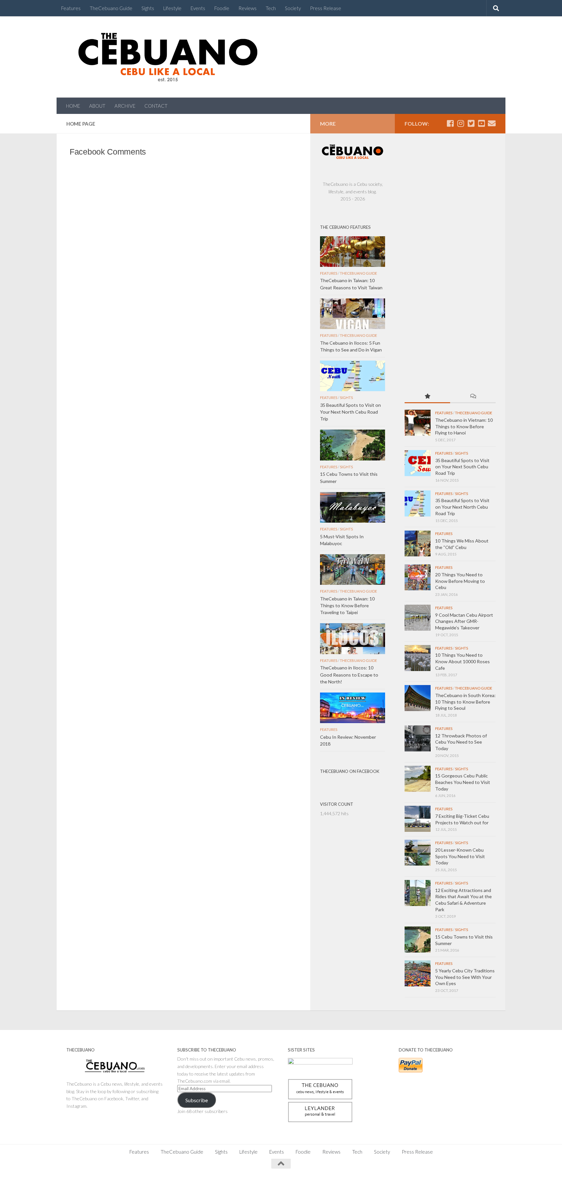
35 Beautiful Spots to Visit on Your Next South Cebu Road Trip (462, 467)
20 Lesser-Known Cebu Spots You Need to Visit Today (460, 856)
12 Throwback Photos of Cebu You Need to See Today (461, 742)
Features (71, 8)
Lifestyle (172, 8)
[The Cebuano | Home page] (167, 57)
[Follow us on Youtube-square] (481, 123)
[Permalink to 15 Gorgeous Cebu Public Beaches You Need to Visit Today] (418, 779)
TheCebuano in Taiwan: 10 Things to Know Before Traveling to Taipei (347, 605)
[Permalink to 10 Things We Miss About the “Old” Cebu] (418, 543)
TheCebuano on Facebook (349, 771)
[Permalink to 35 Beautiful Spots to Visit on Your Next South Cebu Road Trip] (418, 463)
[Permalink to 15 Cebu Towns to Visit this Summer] (418, 939)
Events (198, 8)
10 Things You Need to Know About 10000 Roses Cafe (462, 661)
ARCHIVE (124, 106)
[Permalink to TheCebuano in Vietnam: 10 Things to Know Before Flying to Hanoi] (418, 423)
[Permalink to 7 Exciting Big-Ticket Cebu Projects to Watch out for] (418, 819)
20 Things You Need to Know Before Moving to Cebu (460, 581)
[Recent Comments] (473, 397)
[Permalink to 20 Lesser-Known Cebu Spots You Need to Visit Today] (418, 853)
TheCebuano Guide (111, 8)
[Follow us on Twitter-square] (471, 123)
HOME (73, 106)
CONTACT (155, 106)
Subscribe (196, 1100)
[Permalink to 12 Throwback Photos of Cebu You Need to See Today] (418, 738)
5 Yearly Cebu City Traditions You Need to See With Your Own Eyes (465, 977)
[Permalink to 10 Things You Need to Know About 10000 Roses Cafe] (418, 658)
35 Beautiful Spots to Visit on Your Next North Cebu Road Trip (462, 507)
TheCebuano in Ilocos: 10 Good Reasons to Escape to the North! (349, 674)
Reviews (247, 8)
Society (293, 8)
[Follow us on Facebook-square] (450, 123)
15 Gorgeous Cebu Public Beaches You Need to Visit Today (462, 782)
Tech (271, 8)
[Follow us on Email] (492, 123)
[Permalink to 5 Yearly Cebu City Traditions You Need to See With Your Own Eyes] (418, 973)
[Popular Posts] (427, 397)
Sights (147, 8)
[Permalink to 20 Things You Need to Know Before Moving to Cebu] (418, 577)
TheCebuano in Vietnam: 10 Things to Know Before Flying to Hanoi (464, 426)
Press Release (325, 8)
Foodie (221, 8)
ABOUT (97, 106)
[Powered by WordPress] (89, 1181)
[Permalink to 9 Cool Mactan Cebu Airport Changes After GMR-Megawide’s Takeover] (418, 618)
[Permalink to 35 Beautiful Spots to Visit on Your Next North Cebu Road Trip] (418, 503)
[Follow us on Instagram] (460, 123)
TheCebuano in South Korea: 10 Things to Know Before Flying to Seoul (465, 702)
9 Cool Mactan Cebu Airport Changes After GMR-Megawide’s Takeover (464, 621)
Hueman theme (138, 1180)
